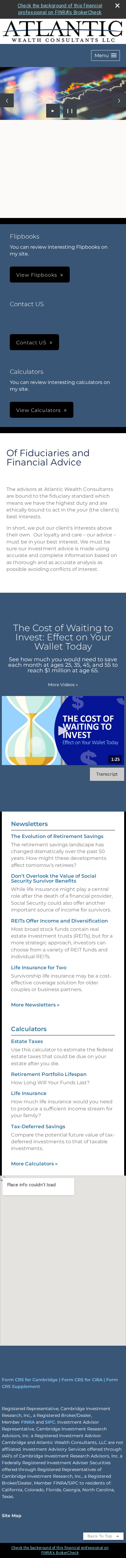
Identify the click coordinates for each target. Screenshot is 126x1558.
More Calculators (34, 1164)
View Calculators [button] (38, 410)
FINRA (28, 1422)
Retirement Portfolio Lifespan (49, 1074)
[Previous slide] (7, 100)
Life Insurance (28, 1093)
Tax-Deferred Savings (38, 1126)
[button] (105, 55)
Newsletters (29, 824)
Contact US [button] (31, 343)
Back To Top (100, 1536)
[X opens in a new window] (29, 212)
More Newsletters (35, 1005)
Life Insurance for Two (38, 968)
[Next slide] (119, 100)
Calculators (28, 1029)
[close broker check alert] (117, 5)
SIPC (50, 1422)
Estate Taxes (27, 1041)
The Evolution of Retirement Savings (57, 836)
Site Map (11, 1515)
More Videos (63, 684)
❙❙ (70, 110)
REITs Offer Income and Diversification (59, 921)
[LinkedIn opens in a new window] (15, 212)
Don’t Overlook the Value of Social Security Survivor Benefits (53, 878)
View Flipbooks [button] (36, 275)
